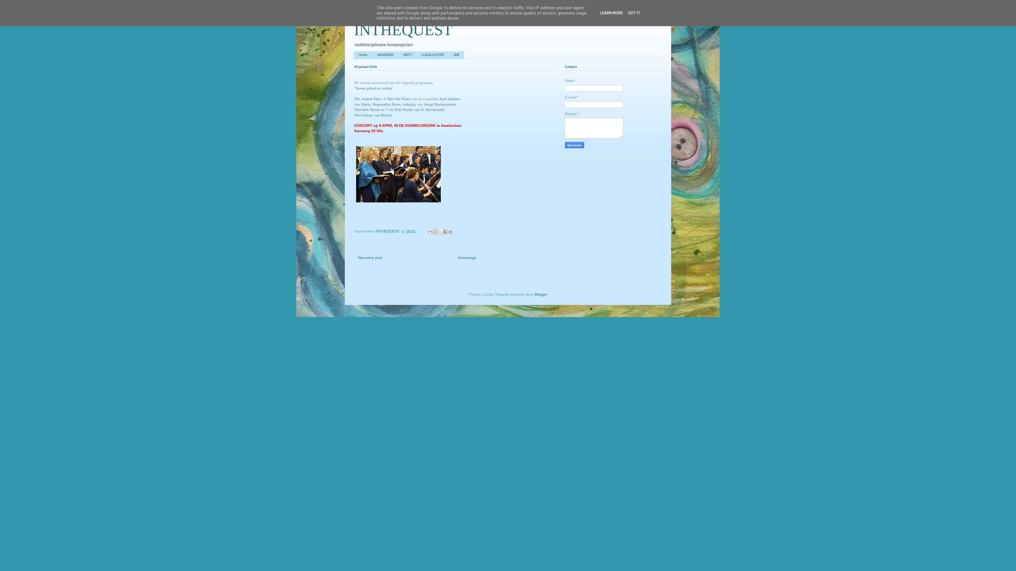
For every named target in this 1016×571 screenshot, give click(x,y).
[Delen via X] (440, 231)
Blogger (540, 294)
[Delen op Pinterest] (450, 231)
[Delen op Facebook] (445, 231)
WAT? (407, 55)
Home (363, 55)
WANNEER (385, 55)
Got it (634, 13)
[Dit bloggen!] (435, 231)
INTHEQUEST (403, 30)
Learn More (611, 13)
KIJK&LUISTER (433, 55)
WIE (457, 55)
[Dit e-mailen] (430, 231)
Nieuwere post (370, 258)
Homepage (467, 258)
